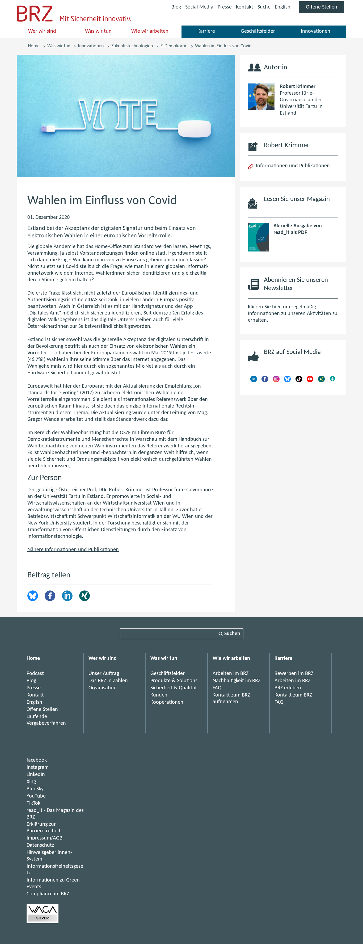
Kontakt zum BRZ (293, 695)
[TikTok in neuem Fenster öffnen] (299, 381)
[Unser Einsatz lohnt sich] (42, 922)
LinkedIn (67, 595)
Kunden (158, 695)
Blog (176, 7)
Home (34, 46)
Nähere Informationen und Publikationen (73, 549)
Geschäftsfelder (258, 31)
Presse (225, 7)
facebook (37, 760)
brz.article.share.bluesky (32, 595)
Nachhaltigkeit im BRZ (236, 680)
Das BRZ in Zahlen (108, 680)
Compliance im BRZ (48, 894)
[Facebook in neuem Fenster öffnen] (264, 381)
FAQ (217, 688)
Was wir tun (98, 31)
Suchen (232, 633)
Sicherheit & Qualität (173, 688)
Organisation (102, 688)
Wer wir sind (42, 31)
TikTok (33, 803)
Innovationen (315, 31)
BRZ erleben (288, 688)
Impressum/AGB (44, 838)
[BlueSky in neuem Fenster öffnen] (287, 381)
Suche (264, 7)
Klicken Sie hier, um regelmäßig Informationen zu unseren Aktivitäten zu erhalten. (292, 313)
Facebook (50, 595)
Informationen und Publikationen (293, 166)
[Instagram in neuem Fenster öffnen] (276, 381)
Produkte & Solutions (173, 680)
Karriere (206, 31)
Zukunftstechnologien (132, 46)
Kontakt (244, 7)
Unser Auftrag (103, 673)
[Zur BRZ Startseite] (35, 20)
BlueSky (35, 789)
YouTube (36, 796)
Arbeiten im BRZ (230, 673)
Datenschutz (40, 845)
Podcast (35, 673)
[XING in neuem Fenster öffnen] (321, 381)
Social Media (199, 8)
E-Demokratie (174, 46)
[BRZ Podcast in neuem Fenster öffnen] (332, 381)
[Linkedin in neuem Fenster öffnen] (253, 381)
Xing (84, 595)
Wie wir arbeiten (149, 31)
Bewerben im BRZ (294, 673)
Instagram (38, 767)
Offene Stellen (325, 8)
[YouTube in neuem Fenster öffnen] (310, 381)
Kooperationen (166, 702)
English (282, 7)
